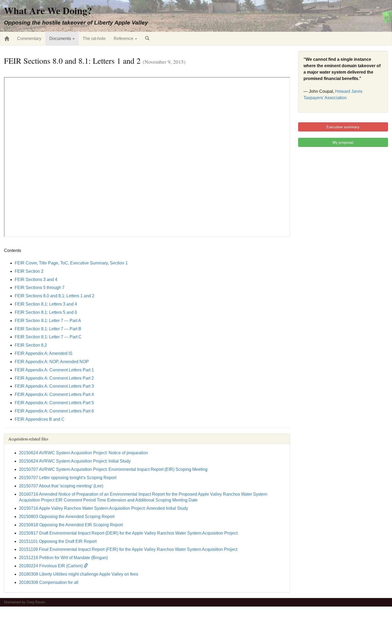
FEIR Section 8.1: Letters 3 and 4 (46, 304)
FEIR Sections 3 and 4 (36, 279)
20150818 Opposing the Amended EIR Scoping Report (71, 525)
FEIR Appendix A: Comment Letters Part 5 (54, 402)
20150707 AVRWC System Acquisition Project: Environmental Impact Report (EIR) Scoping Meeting (113, 469)
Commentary (29, 38)
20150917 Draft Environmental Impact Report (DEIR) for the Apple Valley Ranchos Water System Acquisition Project (128, 533)
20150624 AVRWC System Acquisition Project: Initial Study (75, 461)
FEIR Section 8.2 (31, 345)
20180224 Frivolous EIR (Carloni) (51, 566)
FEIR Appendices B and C (40, 419)
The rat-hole (94, 38)
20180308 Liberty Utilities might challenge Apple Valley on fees (78, 574)
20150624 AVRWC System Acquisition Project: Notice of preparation (83, 453)
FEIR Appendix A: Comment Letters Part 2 (54, 378)
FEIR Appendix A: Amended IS (44, 353)
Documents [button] (60, 38)
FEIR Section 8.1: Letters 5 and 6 (46, 312)
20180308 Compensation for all (48, 582)
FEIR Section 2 (29, 271)
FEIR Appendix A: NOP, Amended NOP (52, 361)
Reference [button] (124, 38)
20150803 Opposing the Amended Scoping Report (66, 516)
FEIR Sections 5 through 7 (40, 287)
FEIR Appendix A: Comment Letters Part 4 (54, 394)
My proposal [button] (343, 142)
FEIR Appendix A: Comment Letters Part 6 (54, 411)
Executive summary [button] (342, 127)
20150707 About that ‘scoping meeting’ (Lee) (61, 486)
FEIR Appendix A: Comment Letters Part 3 (54, 386)
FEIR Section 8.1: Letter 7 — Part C (48, 337)
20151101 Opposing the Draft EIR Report (58, 541)
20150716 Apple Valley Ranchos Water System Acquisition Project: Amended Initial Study (103, 508)
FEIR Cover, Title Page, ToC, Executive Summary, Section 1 (71, 263)
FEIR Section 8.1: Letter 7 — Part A (48, 320)
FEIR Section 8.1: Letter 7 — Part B (48, 329)
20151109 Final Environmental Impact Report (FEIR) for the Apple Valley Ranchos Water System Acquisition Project (128, 549)
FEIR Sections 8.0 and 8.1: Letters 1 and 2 (54, 296)
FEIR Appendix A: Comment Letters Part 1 (54, 370)
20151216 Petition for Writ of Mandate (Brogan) (63, 557)
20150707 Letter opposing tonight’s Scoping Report (67, 477)
